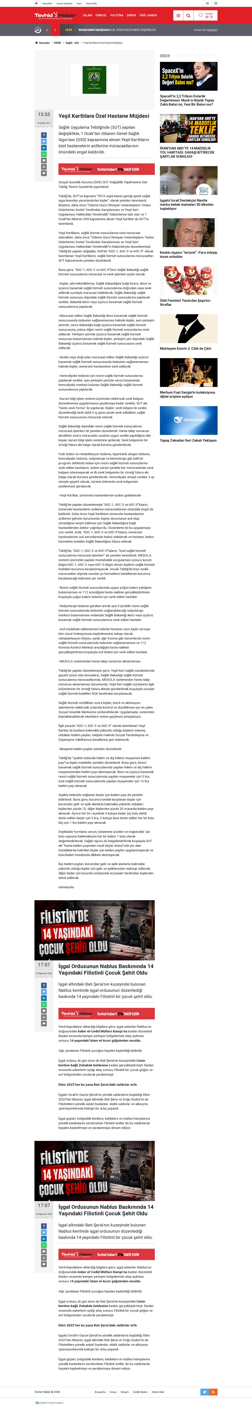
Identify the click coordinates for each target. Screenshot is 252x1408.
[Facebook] (44, 135)
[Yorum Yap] (44, 173)
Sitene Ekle (91, 3)
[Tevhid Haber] (55, 15)
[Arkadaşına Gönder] (44, 160)
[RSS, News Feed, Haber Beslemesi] (213, 1392)
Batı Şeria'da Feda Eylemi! (93, 30)
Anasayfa (100, 1392)
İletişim (125, 1392)
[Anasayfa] (36, 3)
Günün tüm (206, 30)
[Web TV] (207, 3)
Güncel (101, 15)
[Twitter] (44, 141)
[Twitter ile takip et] (204, 1392)
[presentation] (47, 30)
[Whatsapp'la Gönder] (44, 154)
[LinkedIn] (44, 148)
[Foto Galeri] (216, 3)
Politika (116, 15)
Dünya (131, 15)
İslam (87, 15)
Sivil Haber (148, 15)
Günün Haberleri (64, 3)
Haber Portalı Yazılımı (51, 1402)
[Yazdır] (44, 167)
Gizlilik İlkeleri (140, 1392)
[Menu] (178, 15)
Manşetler (47, 3)
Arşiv (79, 3)
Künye (113, 1392)
